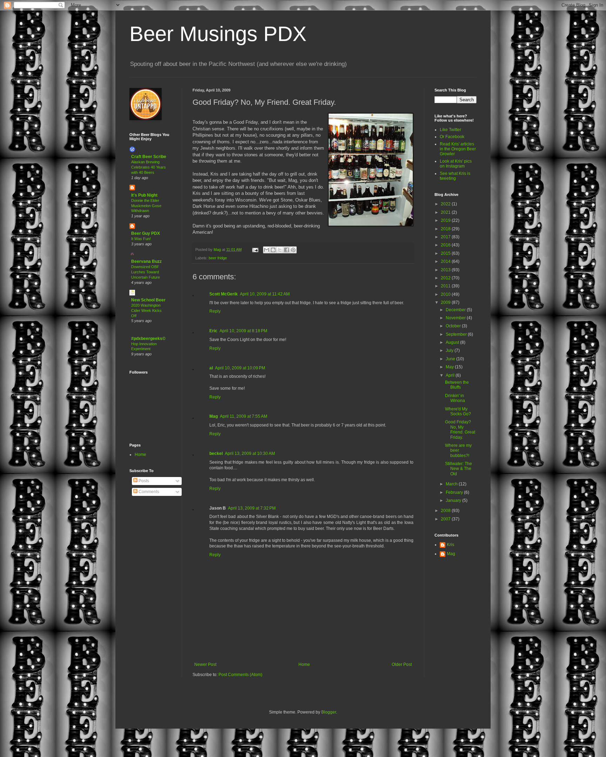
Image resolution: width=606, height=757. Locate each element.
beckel (216, 453)
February (455, 492)
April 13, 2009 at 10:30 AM (250, 453)
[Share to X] (279, 249)
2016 (446, 245)
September (457, 334)
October (454, 325)
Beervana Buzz (146, 261)
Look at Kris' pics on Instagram (456, 164)
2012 (446, 277)
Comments (148, 491)
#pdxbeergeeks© (148, 338)
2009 (446, 302)
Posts (143, 480)
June (451, 358)
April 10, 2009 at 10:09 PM (240, 368)
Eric (213, 330)
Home (304, 664)
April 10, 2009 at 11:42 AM (265, 294)
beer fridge (218, 258)
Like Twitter (450, 129)
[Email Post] (255, 249)
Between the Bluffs (457, 385)
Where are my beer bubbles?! (458, 450)
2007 (446, 519)
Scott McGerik (223, 294)
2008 (446, 510)
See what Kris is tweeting (455, 176)
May (450, 366)
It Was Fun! (141, 239)
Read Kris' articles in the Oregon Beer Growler (458, 149)
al (211, 368)
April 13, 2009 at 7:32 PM (252, 508)
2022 (446, 204)
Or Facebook (452, 136)
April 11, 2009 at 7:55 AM (243, 416)
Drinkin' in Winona (455, 398)
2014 (446, 261)
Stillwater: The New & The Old (458, 468)
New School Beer (148, 300)
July (450, 350)
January (454, 500)
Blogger (328, 712)
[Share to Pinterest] (293, 249)
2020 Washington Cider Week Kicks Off (146, 310)
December (456, 309)
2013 (446, 269)
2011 (446, 286)
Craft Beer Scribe (148, 156)
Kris (450, 544)
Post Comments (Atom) (240, 674)
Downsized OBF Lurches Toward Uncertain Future (145, 272)
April (451, 375)
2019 (446, 220)
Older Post (402, 664)
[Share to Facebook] (286, 249)
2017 (446, 236)
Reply (215, 311)
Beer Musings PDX (218, 34)
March (452, 484)
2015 (446, 253)
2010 (446, 294)
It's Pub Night (144, 195)
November (456, 317)
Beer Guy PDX (145, 233)
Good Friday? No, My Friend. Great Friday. (460, 429)
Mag (213, 416)
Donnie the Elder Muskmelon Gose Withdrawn (146, 205)
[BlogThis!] (273, 249)
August (453, 342)
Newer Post (205, 664)
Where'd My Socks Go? (458, 411)
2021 (446, 212)
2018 (446, 228)
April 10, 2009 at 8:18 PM (243, 330)
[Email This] (266, 249)
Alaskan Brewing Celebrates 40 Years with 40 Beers (148, 167)
